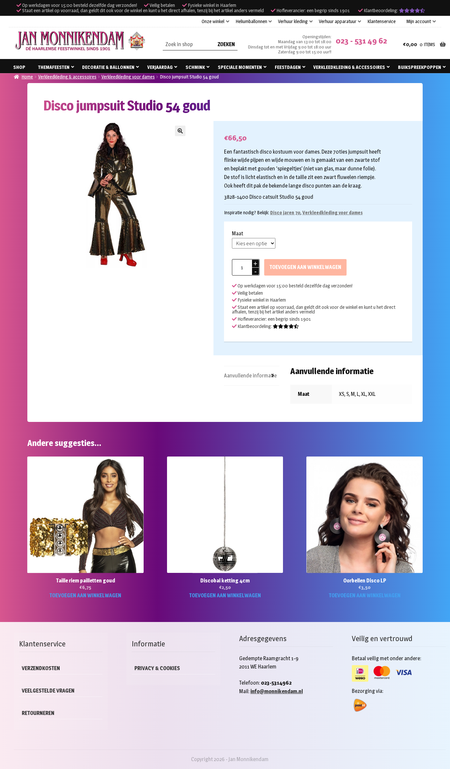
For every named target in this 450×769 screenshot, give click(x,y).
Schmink (195, 67)
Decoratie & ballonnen (108, 67)
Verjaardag (160, 67)
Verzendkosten (41, 668)
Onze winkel (213, 21)
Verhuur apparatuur (337, 21)
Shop (19, 67)
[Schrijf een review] (412, 11)
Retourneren (38, 713)
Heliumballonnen (251, 21)
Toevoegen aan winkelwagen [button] (85, 595)
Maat (237, 233)
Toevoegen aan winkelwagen (305, 267)
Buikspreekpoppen (419, 67)
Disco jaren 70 (285, 212)
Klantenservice (381, 21)
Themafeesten (54, 67)
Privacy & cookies (157, 668)
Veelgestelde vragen (48, 691)
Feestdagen (288, 67)
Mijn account (419, 21)
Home (27, 76)
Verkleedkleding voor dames (128, 76)
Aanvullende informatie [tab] (250, 375)
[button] (180, 131)
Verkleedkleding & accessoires (349, 67)
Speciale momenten (240, 67)
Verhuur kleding (293, 21)
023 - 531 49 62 (361, 40)
